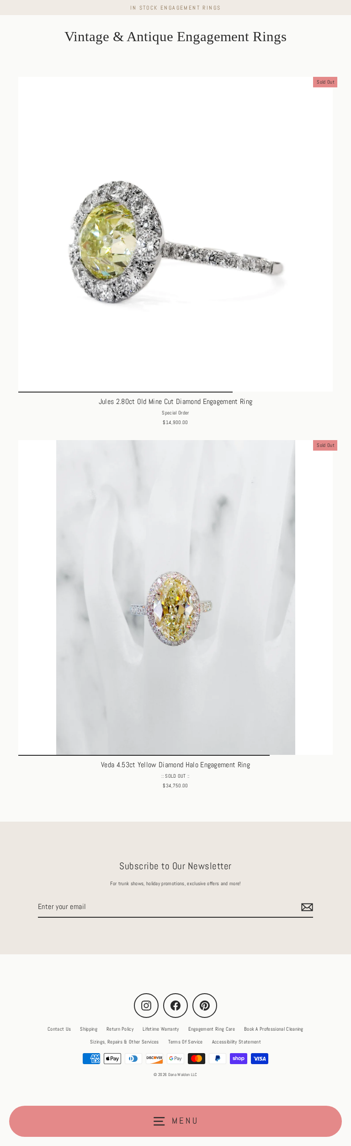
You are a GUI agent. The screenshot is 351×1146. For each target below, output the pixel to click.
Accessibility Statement (236, 1041)
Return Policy (119, 1029)
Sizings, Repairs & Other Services (124, 1041)
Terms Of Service (185, 1041)
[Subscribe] (305, 907)
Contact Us (59, 1029)
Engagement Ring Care (211, 1029)
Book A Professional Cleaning (273, 1029)
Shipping (88, 1029)
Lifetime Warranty (161, 1029)
